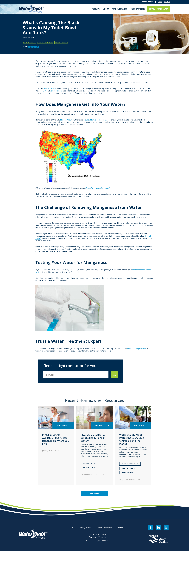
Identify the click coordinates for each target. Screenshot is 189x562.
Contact (120, 528)
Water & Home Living (45, 42)
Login (160, 2)
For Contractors (137, 9)
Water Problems (61, 42)
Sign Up (167, 2)
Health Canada (50, 88)
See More (94, 493)
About (106, 9)
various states (56, 91)
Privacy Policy (84, 528)
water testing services (136, 348)
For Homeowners (119, 9)
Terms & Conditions (103, 528)
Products (96, 9)
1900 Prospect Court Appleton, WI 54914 (97, 535)
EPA (44, 91)
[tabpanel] (56, 445)
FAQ (72, 528)
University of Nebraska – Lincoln (98, 188)
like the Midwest (67, 120)
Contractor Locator (158, 9)
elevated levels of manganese (96, 120)
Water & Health (29, 42)
